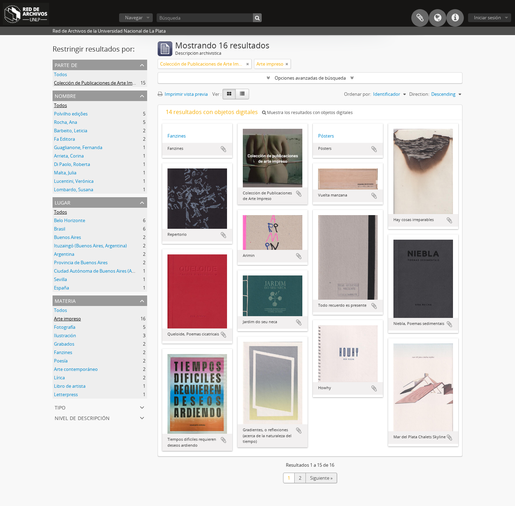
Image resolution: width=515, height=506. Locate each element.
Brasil (59, 229)
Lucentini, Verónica (74, 181)
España (61, 288)
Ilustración (65, 335)
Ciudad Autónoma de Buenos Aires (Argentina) (102, 271)
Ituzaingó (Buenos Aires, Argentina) (90, 245)
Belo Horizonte (69, 220)
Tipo (60, 407)
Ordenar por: (357, 94)
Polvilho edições (71, 114)
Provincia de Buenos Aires (81, 262)
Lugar (62, 202)
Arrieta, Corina (69, 156)
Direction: (419, 94)
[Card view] (229, 94)
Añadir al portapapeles (223, 149)
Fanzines (63, 352)
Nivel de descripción (82, 417)
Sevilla (60, 279)
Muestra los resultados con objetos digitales (309, 112)
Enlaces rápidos (455, 18)
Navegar (134, 17)
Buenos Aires (67, 237)
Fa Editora (64, 139)
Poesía (61, 361)
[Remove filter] (247, 63)
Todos (60, 74)
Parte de (66, 64)
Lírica (59, 377)
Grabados (64, 344)
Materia (65, 300)
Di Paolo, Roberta (72, 164)
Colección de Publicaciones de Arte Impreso (99, 83)
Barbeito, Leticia (70, 130)
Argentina (64, 254)
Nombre (65, 95)
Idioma (437, 18)
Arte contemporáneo (76, 369)
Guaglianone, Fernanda (78, 147)
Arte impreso (67, 318)
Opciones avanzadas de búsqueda (310, 78)
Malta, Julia (65, 172)
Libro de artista (69, 386)
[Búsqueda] (257, 17)
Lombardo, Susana (73, 189)
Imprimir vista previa (186, 94)
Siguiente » (321, 478)
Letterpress (66, 394)
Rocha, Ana (65, 122)
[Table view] (242, 94)
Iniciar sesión (487, 17)
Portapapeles (420, 18)
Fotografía (64, 327)
